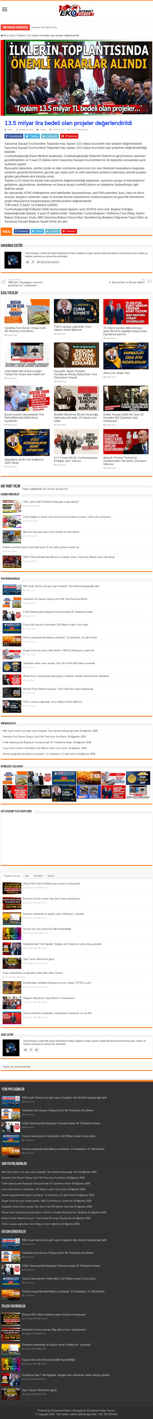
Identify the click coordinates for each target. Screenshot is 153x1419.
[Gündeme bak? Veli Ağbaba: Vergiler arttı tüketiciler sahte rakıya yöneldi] (12, 948)
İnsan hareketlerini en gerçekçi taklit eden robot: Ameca (33, 973)
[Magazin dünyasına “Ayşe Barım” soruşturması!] (12, 1002)
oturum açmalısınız (57, 489)
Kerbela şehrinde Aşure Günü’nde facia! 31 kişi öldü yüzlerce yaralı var (41, 547)
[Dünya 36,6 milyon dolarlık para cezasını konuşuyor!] (12, 888)
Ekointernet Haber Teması (101, 1410)
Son (27, 875)
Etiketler (38, 875)
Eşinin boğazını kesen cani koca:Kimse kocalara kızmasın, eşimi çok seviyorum (67, 516)
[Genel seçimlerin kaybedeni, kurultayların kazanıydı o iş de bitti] (12, 1018)
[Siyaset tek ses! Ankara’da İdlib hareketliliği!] (12, 933)
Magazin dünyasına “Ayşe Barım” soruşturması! (49, 998)
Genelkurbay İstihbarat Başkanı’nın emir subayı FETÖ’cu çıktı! (57, 982)
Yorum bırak (58, 129)
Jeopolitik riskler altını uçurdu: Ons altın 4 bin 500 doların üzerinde (59, 663)
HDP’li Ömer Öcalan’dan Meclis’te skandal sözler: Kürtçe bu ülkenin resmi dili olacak (69, 557)
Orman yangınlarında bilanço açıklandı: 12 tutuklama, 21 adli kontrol (60, 637)
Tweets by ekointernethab (16, 1066)
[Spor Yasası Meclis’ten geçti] (12, 963)
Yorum (50, 875)
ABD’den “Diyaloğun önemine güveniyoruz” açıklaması (25, 283)
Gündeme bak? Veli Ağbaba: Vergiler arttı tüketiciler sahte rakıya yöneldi (62, 944)
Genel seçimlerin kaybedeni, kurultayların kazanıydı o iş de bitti (57, 1013)
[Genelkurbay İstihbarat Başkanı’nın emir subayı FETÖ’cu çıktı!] (12, 987)
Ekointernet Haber (61, 1410)
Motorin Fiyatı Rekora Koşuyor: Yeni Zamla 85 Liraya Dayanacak (58, 689)
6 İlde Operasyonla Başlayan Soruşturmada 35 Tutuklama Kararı (58, 611)
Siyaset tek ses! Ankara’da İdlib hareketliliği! (47, 929)
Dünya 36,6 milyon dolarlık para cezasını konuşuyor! (51, 883)
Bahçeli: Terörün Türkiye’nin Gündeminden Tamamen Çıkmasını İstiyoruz (125, 461)
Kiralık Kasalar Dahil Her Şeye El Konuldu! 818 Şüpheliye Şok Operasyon (123, 417)
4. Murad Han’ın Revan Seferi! (127, 281)
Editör (10, 129)
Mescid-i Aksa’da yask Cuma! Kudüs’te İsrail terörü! (51, 532)
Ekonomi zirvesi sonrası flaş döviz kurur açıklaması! (51, 898)
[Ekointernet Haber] (76, 9)
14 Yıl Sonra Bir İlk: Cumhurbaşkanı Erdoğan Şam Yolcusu (76, 459)
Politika (21, 35)
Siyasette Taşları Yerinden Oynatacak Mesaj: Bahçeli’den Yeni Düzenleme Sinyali (75, 374)
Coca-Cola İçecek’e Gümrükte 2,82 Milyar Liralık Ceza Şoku (55, 624)
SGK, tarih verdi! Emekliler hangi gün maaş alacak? (51, 501)
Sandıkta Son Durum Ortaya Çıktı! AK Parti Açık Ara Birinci (61, 27)
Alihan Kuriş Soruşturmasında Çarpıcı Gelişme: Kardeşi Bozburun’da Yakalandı (66, 676)
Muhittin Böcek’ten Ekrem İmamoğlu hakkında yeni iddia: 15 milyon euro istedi (76, 417)
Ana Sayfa (9, 35)
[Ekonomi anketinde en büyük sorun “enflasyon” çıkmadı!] (12, 918)
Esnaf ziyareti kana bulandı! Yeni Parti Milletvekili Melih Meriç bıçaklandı (24, 417)
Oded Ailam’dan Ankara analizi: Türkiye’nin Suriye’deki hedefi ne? (24, 372)
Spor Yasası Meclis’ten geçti (38, 959)
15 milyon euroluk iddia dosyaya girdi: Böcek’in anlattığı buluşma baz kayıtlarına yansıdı (125, 331)
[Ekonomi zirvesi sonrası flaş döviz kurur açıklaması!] (12, 903)
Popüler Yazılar (12, 875)
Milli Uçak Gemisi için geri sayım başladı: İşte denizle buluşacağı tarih (61, 586)
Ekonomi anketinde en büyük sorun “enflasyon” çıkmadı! (53, 913)
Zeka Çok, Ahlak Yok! (116, 372)
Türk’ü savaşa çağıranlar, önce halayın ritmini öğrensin (72, 328)
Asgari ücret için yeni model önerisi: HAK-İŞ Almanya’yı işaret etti (58, 650)
